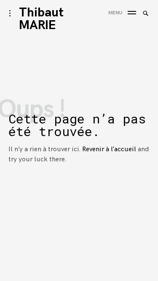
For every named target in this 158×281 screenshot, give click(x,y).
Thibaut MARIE (41, 19)
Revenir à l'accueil (109, 149)
